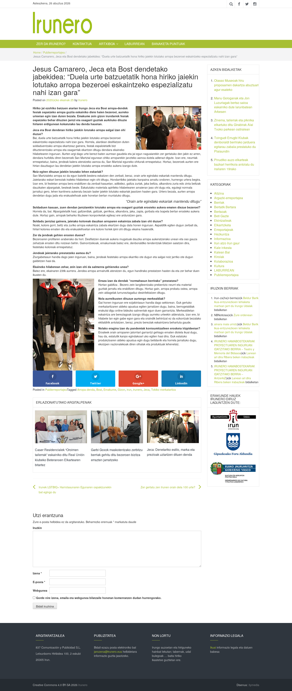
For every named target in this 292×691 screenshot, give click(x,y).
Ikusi (213, 647)
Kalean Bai (222, 252)
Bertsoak (220, 211)
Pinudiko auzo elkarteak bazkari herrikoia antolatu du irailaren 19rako (234, 164)
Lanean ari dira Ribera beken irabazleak (235, 355)
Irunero (82, 100)
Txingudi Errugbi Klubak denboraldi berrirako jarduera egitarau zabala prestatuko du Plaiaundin (235, 144)
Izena (37, 573)
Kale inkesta (223, 247)
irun (129, 390)
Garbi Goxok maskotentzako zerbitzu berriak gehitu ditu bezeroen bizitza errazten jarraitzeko (117, 454)
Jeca (147, 390)
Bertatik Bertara (225, 207)
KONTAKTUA (82, 43)
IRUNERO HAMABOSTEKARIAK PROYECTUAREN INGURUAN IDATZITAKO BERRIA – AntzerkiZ (234, 372)
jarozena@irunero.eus (108, 652)
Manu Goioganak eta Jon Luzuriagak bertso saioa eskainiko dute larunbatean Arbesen (233, 105)
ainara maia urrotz (225, 324)
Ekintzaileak (222, 220)
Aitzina (219, 193)
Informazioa (222, 238)
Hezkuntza (221, 234)
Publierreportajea (54, 52)
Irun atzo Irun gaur (227, 243)
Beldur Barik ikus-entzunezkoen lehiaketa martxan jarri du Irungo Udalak (236, 302)
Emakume (109, 390)
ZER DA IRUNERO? (51, 43)
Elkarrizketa (222, 225)
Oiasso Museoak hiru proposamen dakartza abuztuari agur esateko (236, 85)
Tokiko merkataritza (163, 390)
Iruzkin (37, 528)
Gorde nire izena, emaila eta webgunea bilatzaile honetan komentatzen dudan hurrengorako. (98, 598)
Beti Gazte (221, 216)
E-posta (39, 582)
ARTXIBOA (107, 43)
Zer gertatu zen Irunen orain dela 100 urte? (168, 487)
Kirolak (219, 256)
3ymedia (253, 685)
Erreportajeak (223, 229)
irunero (137, 390)
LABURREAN (135, 43)
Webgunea (40, 590)
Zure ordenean (243, 315)
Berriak (219, 202)
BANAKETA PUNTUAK (168, 43)
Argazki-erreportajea (228, 198)
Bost (99, 390)
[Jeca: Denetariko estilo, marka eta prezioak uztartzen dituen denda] (173, 426)
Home (37, 52)
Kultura (219, 266)
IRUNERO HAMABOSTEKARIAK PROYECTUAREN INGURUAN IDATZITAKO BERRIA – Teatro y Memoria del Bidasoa (234, 347)
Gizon (121, 390)
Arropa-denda (86, 390)
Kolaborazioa (223, 261)
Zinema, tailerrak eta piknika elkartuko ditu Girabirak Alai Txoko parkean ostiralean (234, 124)
